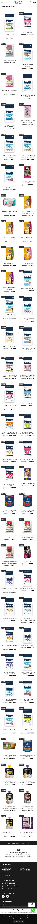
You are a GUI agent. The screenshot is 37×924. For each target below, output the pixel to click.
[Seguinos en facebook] (7, 896)
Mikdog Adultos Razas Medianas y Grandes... (9, 562)
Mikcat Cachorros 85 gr (9, 91)
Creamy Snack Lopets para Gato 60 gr (27, 121)
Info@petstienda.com (11, 886)
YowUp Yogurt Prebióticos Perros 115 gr (9, 807)
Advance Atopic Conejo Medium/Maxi (27, 31)
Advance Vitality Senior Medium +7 (27, 699)
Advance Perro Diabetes (9, 485)
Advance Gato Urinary (27, 588)
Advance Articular (27, 645)
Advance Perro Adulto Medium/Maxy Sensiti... (9, 376)
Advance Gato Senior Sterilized (9, 186)
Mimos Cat (27, 561)
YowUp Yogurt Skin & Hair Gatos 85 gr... (9, 781)
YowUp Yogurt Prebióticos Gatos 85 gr (27, 781)
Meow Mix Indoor (9, 263)
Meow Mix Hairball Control (27, 238)
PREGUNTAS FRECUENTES (6, 869)
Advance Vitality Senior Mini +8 (9, 730)
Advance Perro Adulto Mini (27, 318)
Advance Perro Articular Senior (9, 673)
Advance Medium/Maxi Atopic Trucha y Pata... (27, 376)
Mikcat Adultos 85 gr (9, 60)
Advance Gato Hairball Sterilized (9, 156)
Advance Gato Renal (10, 619)
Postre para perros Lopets (9, 756)
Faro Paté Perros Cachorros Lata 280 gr (9, 510)
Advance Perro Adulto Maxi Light (9, 699)
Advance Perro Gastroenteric (27, 402)
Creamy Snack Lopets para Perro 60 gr (27, 833)
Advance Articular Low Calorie (9, 589)
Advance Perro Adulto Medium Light (27, 673)
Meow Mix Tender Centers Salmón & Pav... (9, 238)
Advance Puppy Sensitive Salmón (9, 315)
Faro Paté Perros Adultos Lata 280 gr (27, 510)
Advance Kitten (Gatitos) (27, 65)
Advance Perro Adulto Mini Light (27, 349)
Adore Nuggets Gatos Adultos (27, 182)
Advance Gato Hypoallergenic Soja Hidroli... (27, 730)
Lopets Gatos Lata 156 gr (9, 212)
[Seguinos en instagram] (3, 896)
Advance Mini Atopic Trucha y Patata (9, 406)
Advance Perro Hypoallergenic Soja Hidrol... (27, 433)
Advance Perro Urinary (28, 459)
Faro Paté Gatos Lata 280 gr (27, 756)
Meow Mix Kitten (27, 263)
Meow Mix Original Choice (9, 288)
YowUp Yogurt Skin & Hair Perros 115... (9, 833)
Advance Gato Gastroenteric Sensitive (28, 619)
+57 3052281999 (9, 883)
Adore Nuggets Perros (27, 483)
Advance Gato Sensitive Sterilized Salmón (27, 156)
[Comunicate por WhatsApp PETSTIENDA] (33, 910)
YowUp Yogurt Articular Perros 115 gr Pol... (27, 807)
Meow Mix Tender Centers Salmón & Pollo (27, 212)
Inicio (3, 7)
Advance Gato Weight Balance (9, 646)
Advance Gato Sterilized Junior (9, 35)
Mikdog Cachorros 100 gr (9, 536)
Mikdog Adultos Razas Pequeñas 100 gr (27, 536)
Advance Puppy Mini (27, 288)
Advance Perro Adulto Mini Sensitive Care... (9, 345)
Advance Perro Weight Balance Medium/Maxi (9, 433)
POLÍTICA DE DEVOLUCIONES (24, 869)
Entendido (18, 921)
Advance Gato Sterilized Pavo (9, 126)
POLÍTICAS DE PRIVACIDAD (7, 874)
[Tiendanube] (18, 910)
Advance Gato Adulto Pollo (27, 95)
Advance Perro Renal (9, 459)
